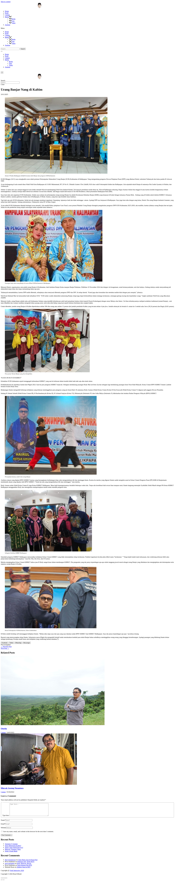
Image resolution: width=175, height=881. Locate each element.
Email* (3, 824)
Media (7, 17)
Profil (6, 13)
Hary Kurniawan (10, 860)
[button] (87, 28)
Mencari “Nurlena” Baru (13, 849)
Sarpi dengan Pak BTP (24, 865)
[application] (10, 17)
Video (13, 23)
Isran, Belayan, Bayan (24, 863)
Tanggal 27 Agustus (11, 844)
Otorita (4, 728)
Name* (3, 820)
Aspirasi (7, 25)
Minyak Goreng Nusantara (12, 788)
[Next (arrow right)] (3, 879)
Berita (13, 19)
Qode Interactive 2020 (17, 870)
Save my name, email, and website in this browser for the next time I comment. (28, 831)
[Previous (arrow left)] (1, 879)
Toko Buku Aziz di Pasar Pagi (27, 860)
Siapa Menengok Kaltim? (13, 846)
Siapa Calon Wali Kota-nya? (14, 847)
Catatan (7, 15)
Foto (13, 21)
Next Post (5, 648)
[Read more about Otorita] (53, 724)
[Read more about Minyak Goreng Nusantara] (39, 784)
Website (3, 828)
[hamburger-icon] (1, 51)
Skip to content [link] (5, 2)
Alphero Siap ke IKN (23, 867)
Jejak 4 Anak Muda (11, 851)
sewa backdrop (9, 863)
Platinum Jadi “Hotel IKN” (26, 861)
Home (7, 11)
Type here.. (6, 815)
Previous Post (6, 646)
